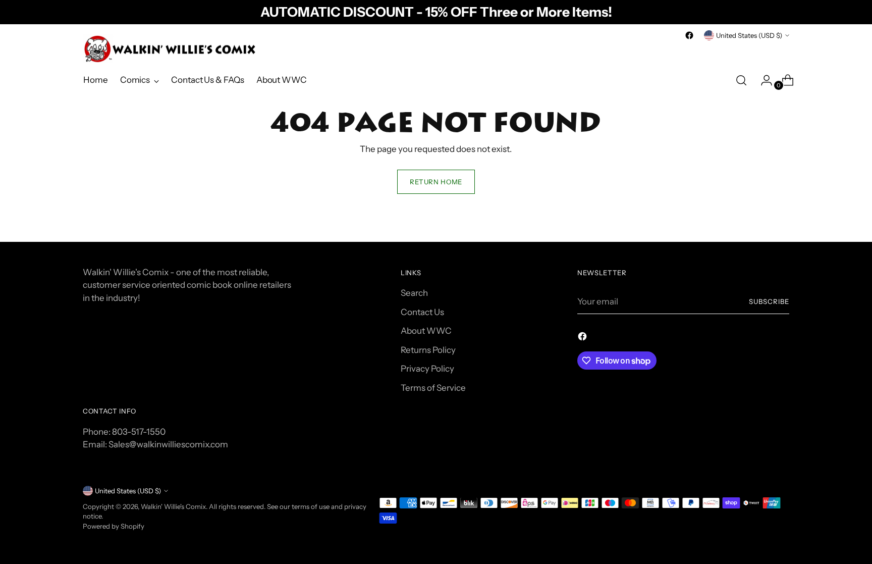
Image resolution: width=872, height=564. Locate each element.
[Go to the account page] (762, 80)
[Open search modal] (741, 80)
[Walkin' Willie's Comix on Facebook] (689, 35)
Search (414, 293)
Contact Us (422, 312)
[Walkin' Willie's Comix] (171, 49)
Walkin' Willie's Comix (173, 506)
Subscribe (769, 301)
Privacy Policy (427, 369)
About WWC (426, 331)
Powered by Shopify (113, 526)
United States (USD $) (749, 35)
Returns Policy (428, 350)
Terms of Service (433, 388)
